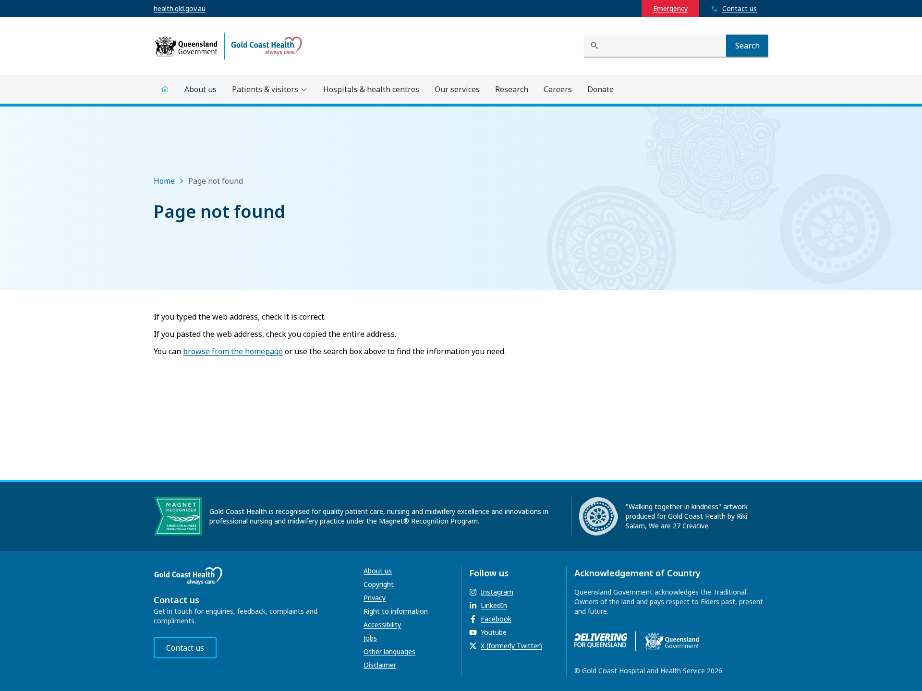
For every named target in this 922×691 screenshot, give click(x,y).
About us (378, 570)
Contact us (185, 648)
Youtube (494, 632)
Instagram (497, 591)
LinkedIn (494, 605)
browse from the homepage (233, 351)
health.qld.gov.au (180, 8)
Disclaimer (380, 664)
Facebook (496, 618)
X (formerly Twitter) (511, 645)
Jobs (370, 638)
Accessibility (382, 624)
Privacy (375, 597)
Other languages (389, 651)
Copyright (379, 584)
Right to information (396, 611)
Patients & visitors (265, 89)
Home (164, 181)
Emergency (670, 8)
